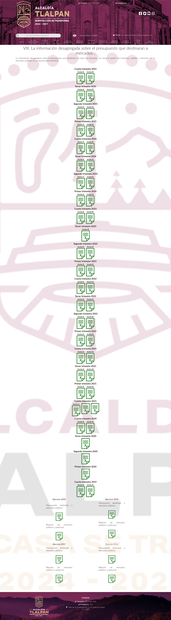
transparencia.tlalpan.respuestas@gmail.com (134, 35)
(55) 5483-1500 (90, 3)
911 (124, 3)
